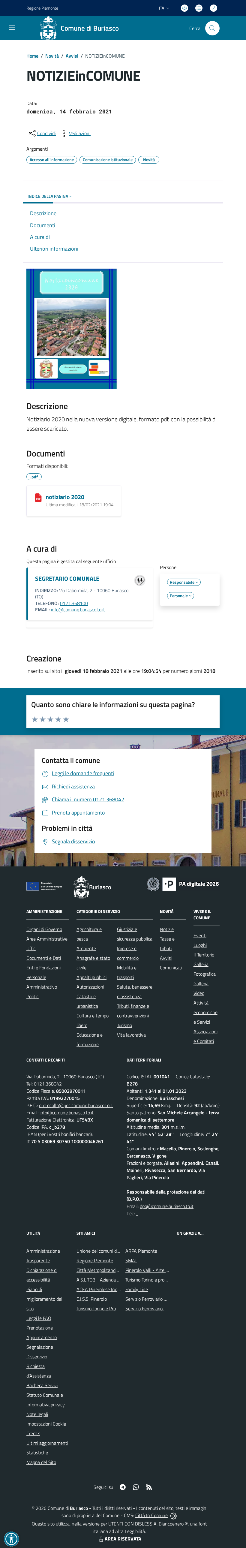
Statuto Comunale (44, 1395)
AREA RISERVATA (123, 1538)
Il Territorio (204, 954)
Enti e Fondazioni (43, 967)
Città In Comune (151, 1515)
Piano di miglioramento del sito (44, 1299)
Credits (33, 1433)
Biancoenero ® (173, 1523)
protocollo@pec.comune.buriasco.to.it (76, 1105)
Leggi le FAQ (38, 1318)
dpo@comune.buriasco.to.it (167, 1206)
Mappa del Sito (41, 1462)
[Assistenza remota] (173, 1515)
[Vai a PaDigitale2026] (183, 883)
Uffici (31, 948)
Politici (32, 996)
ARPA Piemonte (141, 1250)
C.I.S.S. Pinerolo (91, 1299)
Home (32, 55)
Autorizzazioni (90, 986)
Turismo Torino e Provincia (101, 1308)
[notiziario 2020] (38, 497)
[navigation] (12, 27)
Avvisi (72, 55)
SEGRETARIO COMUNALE (67, 578)
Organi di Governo (44, 929)
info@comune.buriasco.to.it (78, 609)
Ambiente (86, 948)
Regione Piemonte (42, 8)
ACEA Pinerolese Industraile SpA (108, 1289)
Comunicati (171, 967)
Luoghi (200, 945)
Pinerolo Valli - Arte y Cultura (154, 1270)
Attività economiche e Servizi (206, 1012)
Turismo (124, 1025)
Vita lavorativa (131, 1034)
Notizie (167, 929)
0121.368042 (48, 1083)
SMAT (131, 1260)
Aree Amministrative (47, 938)
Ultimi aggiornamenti (47, 1443)
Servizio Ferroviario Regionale (154, 1308)
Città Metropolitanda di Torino (105, 1270)
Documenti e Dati (43, 958)
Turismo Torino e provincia (150, 1279)
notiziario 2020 (65, 496)
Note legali (37, 1414)
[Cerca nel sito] (212, 28)
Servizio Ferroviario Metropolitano (158, 1299)
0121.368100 (74, 603)
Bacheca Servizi (42, 1385)
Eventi (200, 935)
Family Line (136, 1289)
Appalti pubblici (91, 977)
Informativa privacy (45, 1404)
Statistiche (37, 1452)
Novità (52, 55)
